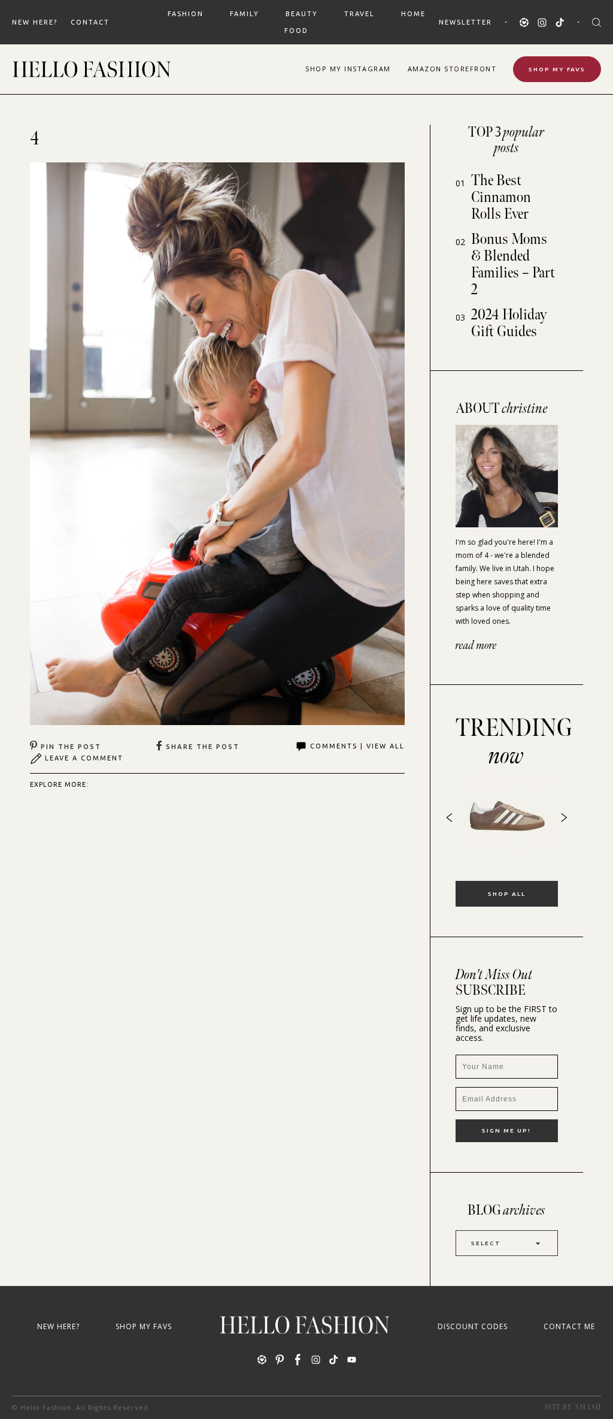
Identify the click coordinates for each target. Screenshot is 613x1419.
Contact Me (569, 1326)
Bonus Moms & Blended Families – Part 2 (513, 264)
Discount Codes (473, 1326)
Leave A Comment (84, 758)
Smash (588, 1407)
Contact (90, 22)
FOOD (296, 30)
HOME (413, 13)
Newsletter (465, 22)
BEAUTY (302, 13)
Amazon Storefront (452, 68)
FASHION (186, 13)
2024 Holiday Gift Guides (509, 323)
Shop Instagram (348, 68)
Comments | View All (357, 746)
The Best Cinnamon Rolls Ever (501, 197)
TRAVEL (359, 13)
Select (486, 1243)
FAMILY (244, 13)
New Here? (34, 22)
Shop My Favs (557, 69)
